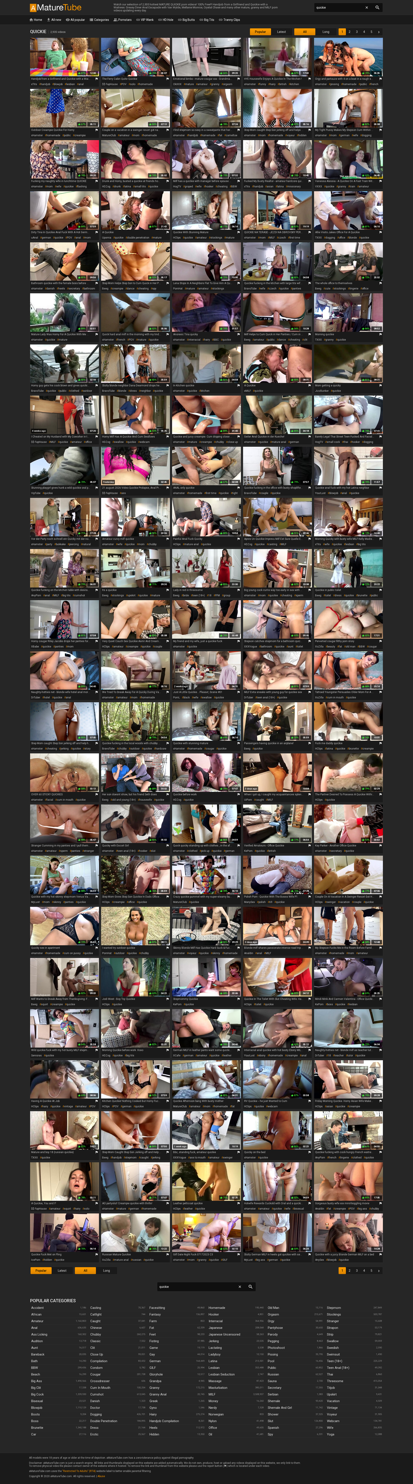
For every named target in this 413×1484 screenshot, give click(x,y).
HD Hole (165, 20)
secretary (74, 288)
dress (133, 390)
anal (81, 84)
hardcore (161, 748)
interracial (194, 339)
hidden (302, 135)
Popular (260, 32)
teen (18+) (199, 595)
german (345, 135)
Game (153, 1348)
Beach (35, 1374)
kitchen (294, 84)
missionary (294, 186)
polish (262, 902)
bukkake (61, 544)
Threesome (335, 1381)
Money (213, 1401)
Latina (213, 1361)
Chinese (96, 1328)
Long (326, 32)
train (352, 186)
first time (295, 237)
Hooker (214, 1314)
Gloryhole (156, 1374)
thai (346, 442)
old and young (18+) (124, 799)
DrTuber (35, 697)
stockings (216, 237)
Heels (153, 1428)
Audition (37, 1341)
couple (264, 493)
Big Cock (37, 1394)
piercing (74, 544)
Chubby (95, 1334)
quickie (69, 186)
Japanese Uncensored (224, 1334)
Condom (96, 1368)
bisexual (299, 1208)
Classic (95, 1341)
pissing (334, 84)
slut (153, 850)
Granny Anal (157, 1394)
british (283, 84)
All (305, 32)
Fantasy (155, 1314)
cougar (372, 646)
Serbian (273, 1394)
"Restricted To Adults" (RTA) (79, 1471)
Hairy (153, 1414)
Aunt (34, 1348)
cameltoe (231, 135)
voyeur (291, 135)
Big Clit (36, 1388)
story (88, 748)
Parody (273, 1334)
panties (296, 288)
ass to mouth (198, 1157)
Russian (273, 1374)
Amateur (37, 1321)
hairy (273, 84)
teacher (339, 1055)
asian (270, 186)
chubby (220, 442)
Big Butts (186, 20)
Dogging (96, 1414)
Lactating (215, 1348)
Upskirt (332, 1394)
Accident (37, 1308)
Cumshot (96, 1394)
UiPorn (248, 799)
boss (330, 1004)
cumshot (79, 595)
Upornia (106, 237)
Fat (151, 1328)
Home (35, 20)
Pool (271, 1361)
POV (123, 84)
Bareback (37, 1354)
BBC (216, 339)
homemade (146, 84)
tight (235, 493)
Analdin (248, 953)
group (226, 595)
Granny (154, 1388)
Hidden (154, 1434)
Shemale (274, 1401)
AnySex (319, 1259)
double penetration (138, 237)
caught (260, 799)
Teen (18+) (334, 1361)
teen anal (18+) (266, 697)
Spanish (273, 1428)
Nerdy (213, 1408)
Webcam (333, 1421)
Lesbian (214, 1368)
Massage (215, 1381)
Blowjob (36, 1408)
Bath (34, 1361)
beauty (331, 646)
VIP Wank (145, 20)
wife (355, 135)
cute (327, 288)
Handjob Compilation (164, 1421)
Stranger (333, 1321)
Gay (152, 1354)
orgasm (227, 84)
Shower (273, 1414)
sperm (299, 595)
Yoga (330, 1434)
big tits (362, 544)
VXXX (318, 186)
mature (189, 84)
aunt (290, 646)
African (36, 1314)
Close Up (96, 1354)
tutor (350, 1055)
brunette (362, 595)
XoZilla (319, 646)
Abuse (101, 1476)
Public (272, 1368)
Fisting (154, 1341)
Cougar (95, 1374)
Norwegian (216, 1414)
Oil (210, 1434)
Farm (153, 1321)
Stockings (334, 1314)
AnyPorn (36, 595)
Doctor (95, 1408)
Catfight (96, 1314)
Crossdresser (100, 1381)
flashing (82, 186)
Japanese (215, 1328)
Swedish (333, 1348)
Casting (95, 1308)
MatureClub (109, 135)
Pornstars (122, 20)
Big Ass (36, 1381)
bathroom (89, 288)
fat (220, 135)
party (49, 544)
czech (282, 237)
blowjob (58, 84)
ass (123, 493)
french (374, 84)
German (155, 1361)
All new (53, 20)
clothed (74, 390)
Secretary (274, 1388)
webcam (145, 442)
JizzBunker (322, 390)
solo (132, 84)
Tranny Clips (229, 20)
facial (49, 799)
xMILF (247, 390)
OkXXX (177, 84)
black (186, 697)
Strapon (332, 1328)
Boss (35, 1421)
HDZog (106, 186)
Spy (270, 1434)
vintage (68, 1106)
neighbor (145, 390)
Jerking (214, 1341)
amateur (202, 84)
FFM (217, 595)
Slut (270, 1421)
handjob (45, 84)
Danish (95, 1401)
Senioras (36, 1055)
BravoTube (250, 288)
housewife (145, 799)
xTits (34, 84)
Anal (34, 1328)
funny (262, 84)
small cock (333, 442)
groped (189, 186)
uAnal (34, 237)
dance (130, 288)
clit (305, 339)
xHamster (250, 84)
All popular (75, 20)
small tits (140, 186)
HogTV (177, 186)
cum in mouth (335, 697)
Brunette (37, 1428)
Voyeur (332, 1414)
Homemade (217, 1308)
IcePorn (35, 1259)
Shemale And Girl (280, 1408)
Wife (330, 1428)
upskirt (132, 595)
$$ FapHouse (110, 84)
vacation (344, 902)
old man (350, 646)
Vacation (333, 1401)
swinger (331, 902)
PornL (176, 697)
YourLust (320, 493)
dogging (366, 135)
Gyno (153, 1408)
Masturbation (218, 1388)
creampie (80, 135)
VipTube (35, 493)
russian (136, 1259)
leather (227, 1055)
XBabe (35, 646)
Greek (153, 1401)
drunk (117, 186)
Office (213, 1428)
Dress (94, 1428)
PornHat (178, 288)
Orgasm (273, 1314)
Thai (330, 1374)
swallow (119, 442)
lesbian (70, 84)
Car (33, 1434)
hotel (47, 697)
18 (209, 595)
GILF (224, 1259)
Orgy (271, 1321)
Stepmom (334, 1308)
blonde (353, 237)
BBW (234, 186)
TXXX (318, 237)
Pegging (273, 1341)
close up (233, 442)
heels (61, 288)
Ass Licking (39, 1334)
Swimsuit (333, 1354)
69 (270, 902)
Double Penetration (103, 1421)
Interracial (216, 1321)
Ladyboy (214, 1354)
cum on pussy (72, 953)
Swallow (333, 1341)
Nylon (213, 1421)
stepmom (131, 1157)
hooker (209, 186)
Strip (330, 1334)
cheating (222, 186)
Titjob (331, 1388)
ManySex (249, 902)
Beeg (105, 288)
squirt (44, 1004)
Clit (92, 1348)
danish (50, 288)
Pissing (273, 1354)
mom (136, 135)
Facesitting (157, 1308)
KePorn (248, 850)
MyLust (35, 902)
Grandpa (155, 1381)
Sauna (272, 1381)
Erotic (94, 1434)
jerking (65, 748)
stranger (89, 850)
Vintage (332, 1408)
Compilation (98, 1361)
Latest (281, 32)
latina (127, 186)
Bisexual (37, 1401)
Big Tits (206, 20)
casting (272, 544)
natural (86, 544)
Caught (95, 1321)
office (342, 237)
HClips (177, 237)
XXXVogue (250, 646)
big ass (362, 1208)
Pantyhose (275, 1328)
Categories (99, 20)
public (363, 84)
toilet (328, 595)
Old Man (273, 1308)
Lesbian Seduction (222, 1374)
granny (215, 84)
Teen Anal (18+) (338, 1368)
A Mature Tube (55, 7)
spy (154, 288)
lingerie (354, 288)
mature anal (279, 442)
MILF (272, 237)
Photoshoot (276, 1348)
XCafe (176, 1055)
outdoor (87, 390)
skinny (57, 902)
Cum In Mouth (100, 1388)
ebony (261, 1055)
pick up (205, 850)
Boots (35, 1414)
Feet (152, 1334)
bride (186, 595)
